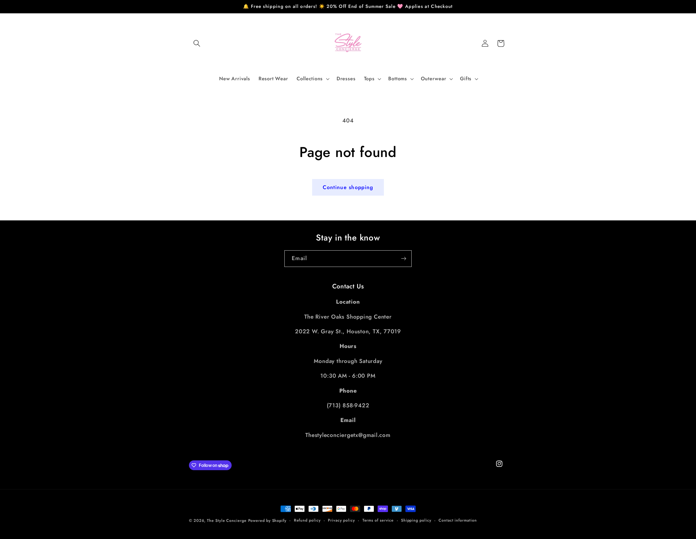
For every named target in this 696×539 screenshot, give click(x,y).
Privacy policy (341, 520)
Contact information (458, 520)
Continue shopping (348, 187)
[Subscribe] (403, 258)
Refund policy (307, 520)
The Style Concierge (226, 520)
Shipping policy (416, 520)
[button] (196, 43)
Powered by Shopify (267, 520)
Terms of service (378, 520)
